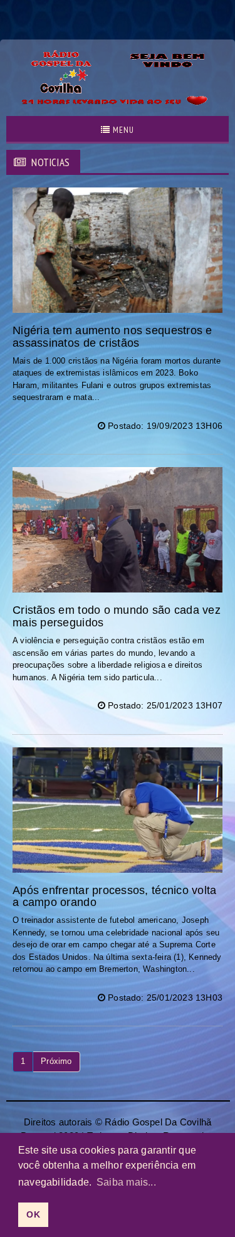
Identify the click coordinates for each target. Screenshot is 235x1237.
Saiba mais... (126, 1182)
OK (32, 1214)
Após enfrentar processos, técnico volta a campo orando (115, 896)
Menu (122, 129)
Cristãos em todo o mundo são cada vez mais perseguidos (117, 616)
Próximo (56, 1061)
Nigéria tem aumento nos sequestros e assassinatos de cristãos (112, 336)
